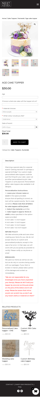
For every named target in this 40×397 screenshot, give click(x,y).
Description (9, 161)
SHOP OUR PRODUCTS (24, 384)
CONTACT (10, 384)
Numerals (21, 18)
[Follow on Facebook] (18, 391)
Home (4, 18)
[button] (35, 24)
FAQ (19, 387)
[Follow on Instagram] (21, 391)
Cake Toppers (12, 18)
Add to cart (19, 142)
